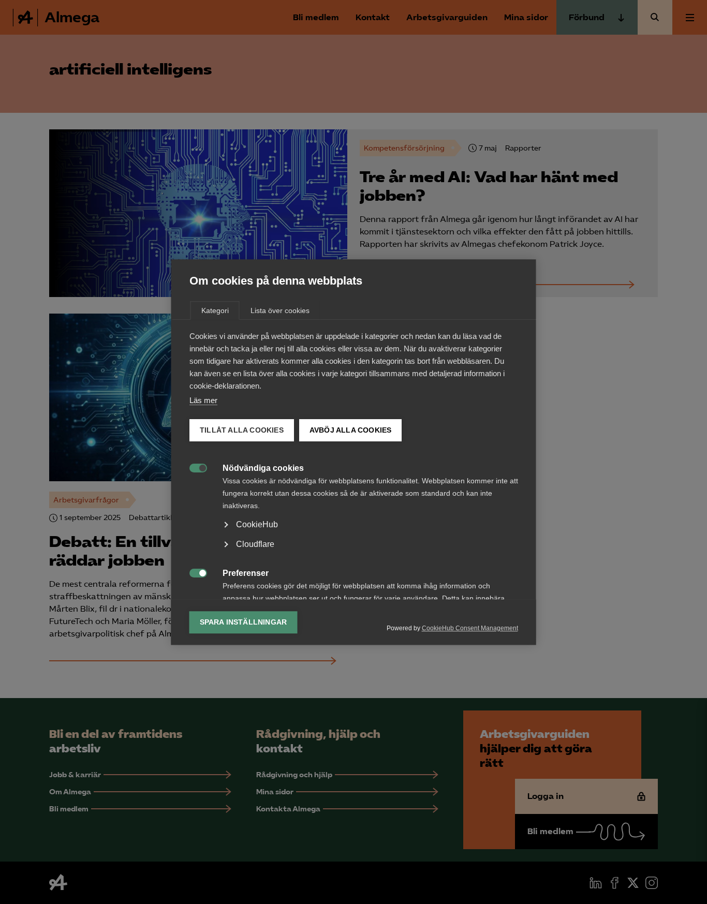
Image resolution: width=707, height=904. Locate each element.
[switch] (192, 467)
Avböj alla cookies (350, 430)
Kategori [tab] (215, 310)
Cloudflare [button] (255, 544)
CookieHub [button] (257, 524)
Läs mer (203, 400)
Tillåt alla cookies (242, 430)
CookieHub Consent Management (470, 628)
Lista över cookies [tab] (280, 310)
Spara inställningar (243, 622)
